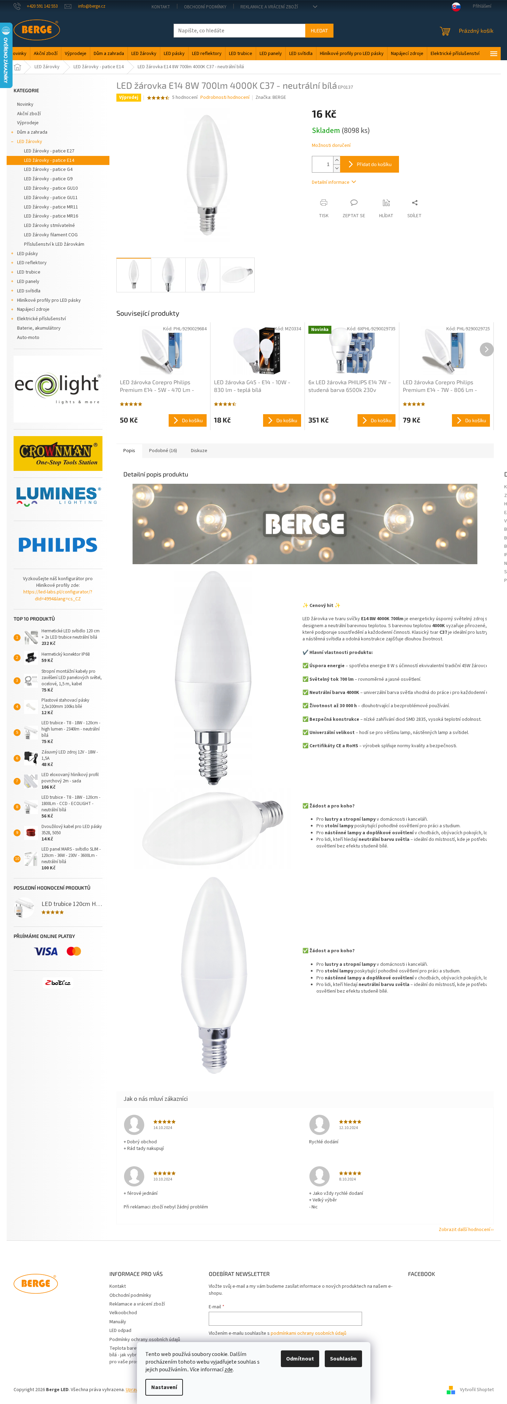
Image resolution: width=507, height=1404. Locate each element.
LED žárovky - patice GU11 (51, 197)
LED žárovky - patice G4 (48, 169)
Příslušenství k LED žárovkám (54, 244)
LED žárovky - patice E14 (49, 160)
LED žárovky (29, 141)
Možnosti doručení (331, 145)
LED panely (28, 281)
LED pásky (27, 253)
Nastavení (164, 1387)
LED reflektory (32, 262)
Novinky (25, 104)
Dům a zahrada (32, 132)
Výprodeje (28, 122)
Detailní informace (330, 182)
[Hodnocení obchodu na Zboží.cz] (58, 982)
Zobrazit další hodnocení (464, 1229)
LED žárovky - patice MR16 (51, 216)
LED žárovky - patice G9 (48, 178)
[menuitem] (18, 53)
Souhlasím (343, 1359)
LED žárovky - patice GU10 (51, 188)
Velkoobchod (123, 1312)
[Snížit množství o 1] (336, 168)
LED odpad (120, 1330)
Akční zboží (29, 113)
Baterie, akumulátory (39, 328)
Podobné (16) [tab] (163, 450)
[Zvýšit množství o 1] (336, 160)
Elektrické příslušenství (41, 318)
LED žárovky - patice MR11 (51, 207)
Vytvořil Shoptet (477, 1389)
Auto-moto (28, 337)
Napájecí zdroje (33, 309)
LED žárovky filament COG (51, 234)
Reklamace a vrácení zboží (269, 7)
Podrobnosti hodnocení (224, 97)
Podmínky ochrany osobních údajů (144, 1339)
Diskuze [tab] (199, 450)
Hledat (319, 30)
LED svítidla (28, 290)
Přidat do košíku (374, 164)
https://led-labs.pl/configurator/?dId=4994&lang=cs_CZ (57, 595)
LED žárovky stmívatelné (49, 225)
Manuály (117, 1321)
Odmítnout (300, 1359)
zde (228, 1369)
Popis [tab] (129, 450)
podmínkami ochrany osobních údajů (308, 1333)
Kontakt (161, 7)
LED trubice (28, 272)
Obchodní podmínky (205, 7)
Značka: (270, 97)
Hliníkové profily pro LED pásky (49, 300)
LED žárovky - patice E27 (49, 151)
